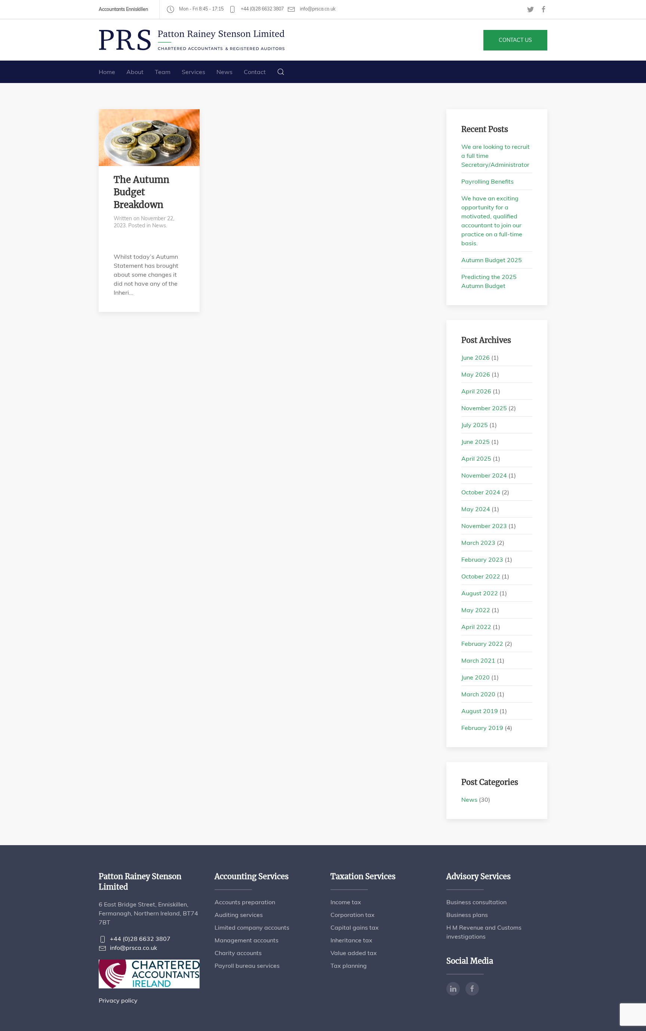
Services (193, 72)
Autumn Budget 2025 (491, 260)
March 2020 (478, 694)
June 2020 (475, 677)
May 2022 (475, 610)
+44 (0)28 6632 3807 (262, 9)
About (135, 72)
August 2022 (479, 593)
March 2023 (478, 542)
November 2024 (484, 475)
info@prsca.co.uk (317, 9)
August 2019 (479, 711)
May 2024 (475, 509)
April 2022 (476, 626)
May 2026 (475, 374)
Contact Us (515, 40)
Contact (255, 72)
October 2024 (480, 492)
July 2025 (474, 425)
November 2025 (484, 408)
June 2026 (475, 357)
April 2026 (476, 391)
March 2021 (478, 660)
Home (107, 72)
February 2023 (482, 559)
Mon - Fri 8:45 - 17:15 (201, 9)
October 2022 (480, 576)
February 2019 (482, 727)
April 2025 (476, 458)
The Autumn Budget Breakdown (141, 192)
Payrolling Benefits (487, 181)
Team (162, 72)
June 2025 (475, 441)
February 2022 (482, 643)
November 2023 (484, 526)
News (224, 72)
